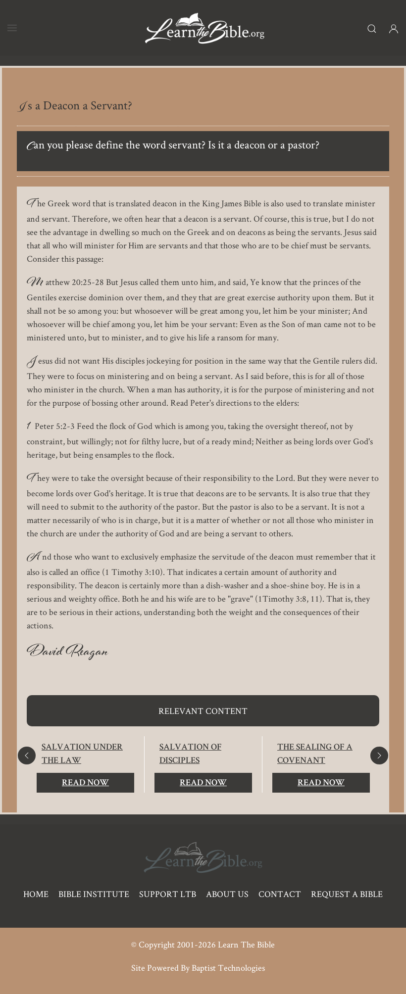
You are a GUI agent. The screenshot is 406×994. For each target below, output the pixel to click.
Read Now (85, 783)
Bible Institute (93, 893)
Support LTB (167, 893)
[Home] (204, 28)
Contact (279, 893)
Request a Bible (347, 893)
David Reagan (67, 653)
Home (36, 893)
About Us (227, 893)
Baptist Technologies (228, 967)
